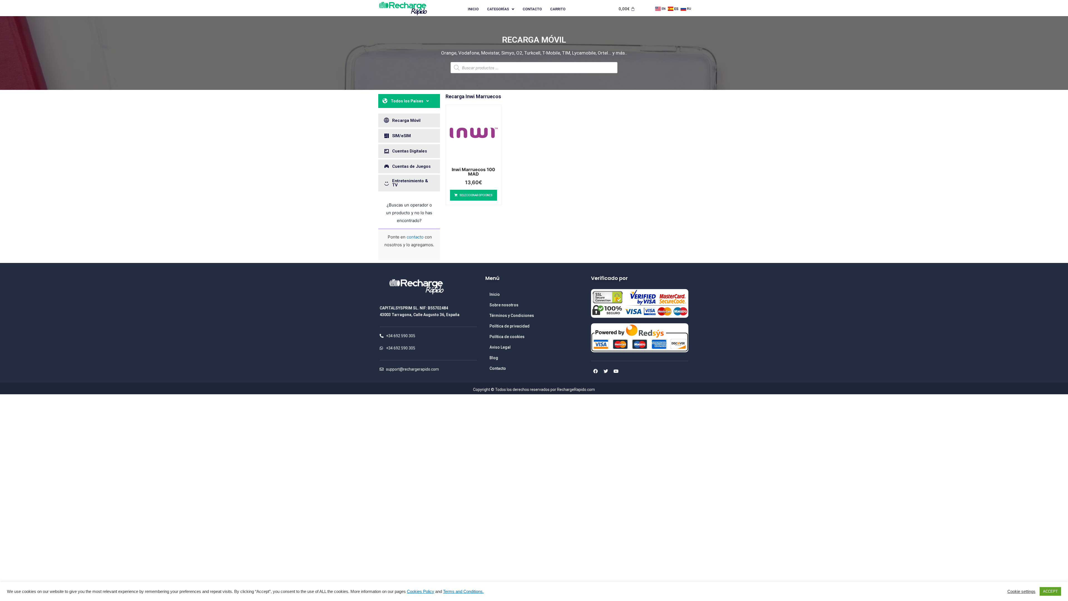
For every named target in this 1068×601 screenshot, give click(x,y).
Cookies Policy (420, 591)
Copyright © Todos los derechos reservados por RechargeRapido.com (534, 389)
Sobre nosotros (504, 305)
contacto (415, 237)
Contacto (532, 9)
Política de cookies (507, 336)
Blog (494, 358)
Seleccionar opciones (476, 195)
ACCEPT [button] (1050, 591)
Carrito (557, 9)
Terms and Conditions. (463, 591)
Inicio (473, 9)
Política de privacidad (510, 326)
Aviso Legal (500, 347)
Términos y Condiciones (512, 315)
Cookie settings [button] (1021, 591)
